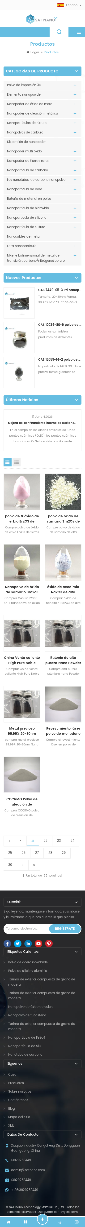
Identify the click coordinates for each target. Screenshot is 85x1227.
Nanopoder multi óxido (24, 151)
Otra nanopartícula (22, 246)
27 (37, 852)
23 (59, 840)
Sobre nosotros (19, 1091)
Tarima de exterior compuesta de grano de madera (41, 982)
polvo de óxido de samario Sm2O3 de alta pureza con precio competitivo (63, 519)
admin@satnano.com (28, 1170)
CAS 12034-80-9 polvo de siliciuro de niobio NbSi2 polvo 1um (59, 325)
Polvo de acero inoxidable (28, 962)
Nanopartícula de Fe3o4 (26, 1037)
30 (10, 865)
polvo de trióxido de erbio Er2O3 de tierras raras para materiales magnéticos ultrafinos (22, 519)
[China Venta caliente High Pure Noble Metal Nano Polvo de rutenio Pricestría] (22, 633)
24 (72, 840)
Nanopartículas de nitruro (27, 123)
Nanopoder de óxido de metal (30, 104)
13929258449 (21, 1160)
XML (11, 1125)
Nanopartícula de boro (24, 189)
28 (50, 852)
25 (10, 852)
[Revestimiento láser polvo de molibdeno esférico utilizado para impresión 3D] (63, 704)
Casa (12, 1074)
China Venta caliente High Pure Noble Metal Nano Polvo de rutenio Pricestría (22, 660)
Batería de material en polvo (29, 198)
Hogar (34, 52)
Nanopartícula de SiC (24, 1046)
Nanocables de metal (23, 236)
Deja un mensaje (42, 1219)
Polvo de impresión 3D (24, 85)
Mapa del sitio (19, 1117)
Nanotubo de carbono (25, 1054)
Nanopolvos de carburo (25, 132)
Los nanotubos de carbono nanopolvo (36, 179)
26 (24, 852)
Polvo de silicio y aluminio (27, 971)
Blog (11, 1108)
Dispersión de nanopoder (26, 142)
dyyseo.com (69, 1212)
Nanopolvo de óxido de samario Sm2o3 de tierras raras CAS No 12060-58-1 (21, 590)
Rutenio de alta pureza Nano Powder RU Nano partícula (63, 660)
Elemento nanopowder (24, 94)
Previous (5, 427)
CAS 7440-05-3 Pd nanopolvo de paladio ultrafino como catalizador (59, 290)
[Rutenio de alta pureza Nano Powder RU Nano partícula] (63, 633)
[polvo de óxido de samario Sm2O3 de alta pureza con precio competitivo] (63, 492)
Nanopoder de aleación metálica (32, 113)
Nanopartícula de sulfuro (26, 227)
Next (80, 427)
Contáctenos (18, 1100)
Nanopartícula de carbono (27, 170)
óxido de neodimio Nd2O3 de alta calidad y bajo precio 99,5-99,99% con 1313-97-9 (63, 590)
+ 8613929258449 (24, 1190)
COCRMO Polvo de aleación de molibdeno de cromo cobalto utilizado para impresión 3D (22, 802)
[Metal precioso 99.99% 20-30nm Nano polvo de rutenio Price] (22, 704)
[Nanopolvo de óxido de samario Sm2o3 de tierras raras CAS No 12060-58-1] (22, 563)
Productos (16, 1083)
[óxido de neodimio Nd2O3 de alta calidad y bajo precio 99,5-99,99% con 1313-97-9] (63, 563)
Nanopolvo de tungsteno (27, 1015)
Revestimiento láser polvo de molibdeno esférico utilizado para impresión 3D (63, 731)
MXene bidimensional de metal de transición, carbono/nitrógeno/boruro (36, 258)
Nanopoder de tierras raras (28, 161)
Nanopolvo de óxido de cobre (30, 1007)
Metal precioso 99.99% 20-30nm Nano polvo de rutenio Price (22, 731)
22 (45, 840)
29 (64, 852)
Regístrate (65, 928)
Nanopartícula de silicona (27, 217)
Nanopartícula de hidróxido (28, 208)
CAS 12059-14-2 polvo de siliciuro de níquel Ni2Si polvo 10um (59, 359)
